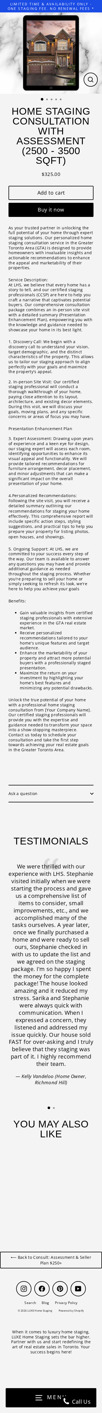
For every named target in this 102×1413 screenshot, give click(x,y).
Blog (45, 1302)
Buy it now (51, 209)
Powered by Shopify (71, 1310)
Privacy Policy (66, 1302)
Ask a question (23, 793)
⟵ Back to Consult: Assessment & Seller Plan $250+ (51, 1260)
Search (30, 1302)
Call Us (80, 1401)
